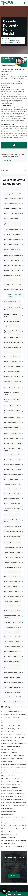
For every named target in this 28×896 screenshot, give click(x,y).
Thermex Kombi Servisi (8, 840)
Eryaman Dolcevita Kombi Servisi (13, 357)
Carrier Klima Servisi (19, 734)
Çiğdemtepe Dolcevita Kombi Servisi (12, 302)
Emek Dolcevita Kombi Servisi (12, 347)
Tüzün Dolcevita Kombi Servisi (12, 572)
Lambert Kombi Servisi (8, 826)
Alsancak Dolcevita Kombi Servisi (13, 208)
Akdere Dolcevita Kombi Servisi (12, 203)
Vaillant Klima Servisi (7, 781)
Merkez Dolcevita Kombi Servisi (13, 682)
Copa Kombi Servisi (7, 805)
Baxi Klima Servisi (6, 729)
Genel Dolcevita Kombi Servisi (12, 677)
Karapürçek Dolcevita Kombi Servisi (12, 428)
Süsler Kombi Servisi (7, 831)
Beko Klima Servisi (7, 731)
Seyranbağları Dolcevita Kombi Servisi (12, 520)
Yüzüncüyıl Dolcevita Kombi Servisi (14, 632)
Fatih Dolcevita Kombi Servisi (12, 376)
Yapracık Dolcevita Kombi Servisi (13, 601)
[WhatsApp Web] (4, 891)
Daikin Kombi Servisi (19, 805)
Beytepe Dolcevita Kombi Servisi (13, 265)
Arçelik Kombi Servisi (19, 793)
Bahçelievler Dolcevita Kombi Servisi (12, 250)
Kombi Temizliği (8, 71)
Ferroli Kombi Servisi (7, 820)
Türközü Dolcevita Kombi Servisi (13, 557)
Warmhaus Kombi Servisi (8, 846)
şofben (2, 711)
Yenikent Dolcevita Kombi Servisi (13, 622)
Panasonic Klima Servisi (8, 764)
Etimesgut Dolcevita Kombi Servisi (13, 366)
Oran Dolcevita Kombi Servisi (12, 484)
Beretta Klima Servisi (18, 731)
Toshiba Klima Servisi (7, 779)
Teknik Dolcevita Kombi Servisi (12, 687)
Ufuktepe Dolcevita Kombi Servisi (13, 577)
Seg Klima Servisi (18, 770)
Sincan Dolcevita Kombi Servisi (12, 526)
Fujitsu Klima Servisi (7, 749)
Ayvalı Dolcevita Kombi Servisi (12, 234)
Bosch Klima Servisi (7, 734)
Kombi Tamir (18, 69)
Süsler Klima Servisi (20, 773)
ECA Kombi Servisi (21, 817)
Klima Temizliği (6, 717)
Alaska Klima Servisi (7, 723)
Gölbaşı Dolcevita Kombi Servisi (13, 387)
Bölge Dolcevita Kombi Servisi (12, 672)
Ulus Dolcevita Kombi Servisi (12, 586)
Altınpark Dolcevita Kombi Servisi (13, 218)
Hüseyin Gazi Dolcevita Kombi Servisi (12, 411)
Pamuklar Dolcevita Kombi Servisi (13, 498)
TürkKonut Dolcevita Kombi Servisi (13, 567)
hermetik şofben (17, 711)
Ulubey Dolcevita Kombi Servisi (12, 581)
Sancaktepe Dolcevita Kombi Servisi (12, 509)
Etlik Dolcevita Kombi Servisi (12, 371)
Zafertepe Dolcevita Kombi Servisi (13, 637)
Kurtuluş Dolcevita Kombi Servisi (13, 464)
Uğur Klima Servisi (19, 779)
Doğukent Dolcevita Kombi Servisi (13, 326)
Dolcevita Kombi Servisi (8, 69)
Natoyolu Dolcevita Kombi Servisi (13, 479)
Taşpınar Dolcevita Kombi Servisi (13, 547)
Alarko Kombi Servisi (7, 793)
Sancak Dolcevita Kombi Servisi (13, 515)
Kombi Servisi (16, 784)
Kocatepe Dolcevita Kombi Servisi (13, 455)
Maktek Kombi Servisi (21, 826)
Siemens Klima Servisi (8, 773)
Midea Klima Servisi (17, 758)
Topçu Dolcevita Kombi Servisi (12, 552)
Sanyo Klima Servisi (7, 770)
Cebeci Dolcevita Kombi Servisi (12, 280)
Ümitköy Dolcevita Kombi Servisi (13, 596)
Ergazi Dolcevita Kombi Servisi (12, 352)
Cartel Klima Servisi (7, 737)
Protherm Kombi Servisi (8, 829)
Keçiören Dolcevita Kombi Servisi (13, 438)
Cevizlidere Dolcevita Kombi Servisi (14, 285)
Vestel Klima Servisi (20, 781)
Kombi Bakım (14, 787)
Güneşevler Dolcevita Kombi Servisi (12, 393)
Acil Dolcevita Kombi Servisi (12, 641)
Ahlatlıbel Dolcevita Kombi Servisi (13, 198)
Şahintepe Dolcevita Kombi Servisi (13, 543)
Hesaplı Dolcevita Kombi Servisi (13, 661)
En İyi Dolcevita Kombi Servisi (12, 697)
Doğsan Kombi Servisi (7, 814)
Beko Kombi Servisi (20, 799)
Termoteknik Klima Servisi (8, 776)
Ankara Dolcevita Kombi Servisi (11, 40)
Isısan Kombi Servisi (19, 820)
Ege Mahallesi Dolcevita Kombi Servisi (12, 331)
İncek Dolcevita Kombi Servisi (12, 417)
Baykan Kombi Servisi (20, 796)
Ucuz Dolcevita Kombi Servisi (12, 656)
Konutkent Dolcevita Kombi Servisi (13, 460)
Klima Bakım (22, 714)
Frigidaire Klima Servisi (20, 746)
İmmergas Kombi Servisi (8, 823)
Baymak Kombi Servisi (8, 799)
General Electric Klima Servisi (9, 752)
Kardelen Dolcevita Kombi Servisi (13, 433)
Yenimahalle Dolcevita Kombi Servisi (12, 616)
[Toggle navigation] (25, 3)
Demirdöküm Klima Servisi (9, 740)
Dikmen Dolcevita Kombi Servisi (13, 321)
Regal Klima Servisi (7, 767)
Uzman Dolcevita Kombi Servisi (12, 651)
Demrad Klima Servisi (7, 743)
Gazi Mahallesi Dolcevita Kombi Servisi (13, 382)
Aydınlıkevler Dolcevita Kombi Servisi (12, 224)
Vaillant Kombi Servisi (21, 840)
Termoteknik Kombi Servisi (9, 837)
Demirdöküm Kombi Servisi (9, 811)
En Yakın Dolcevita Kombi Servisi (13, 702)
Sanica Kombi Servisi (21, 829)
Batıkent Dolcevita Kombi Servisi (13, 260)
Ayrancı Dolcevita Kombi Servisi (13, 229)
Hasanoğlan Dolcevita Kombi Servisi (12, 400)
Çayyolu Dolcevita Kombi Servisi (15, 295)
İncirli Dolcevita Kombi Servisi (12, 422)
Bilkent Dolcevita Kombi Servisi (12, 270)
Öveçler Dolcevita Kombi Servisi (13, 494)
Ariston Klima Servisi (19, 726)
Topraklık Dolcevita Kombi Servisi (13, 562)
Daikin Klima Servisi (19, 737)
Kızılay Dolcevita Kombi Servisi (12, 443)
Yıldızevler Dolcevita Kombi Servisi (13, 627)
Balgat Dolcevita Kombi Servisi (12, 255)
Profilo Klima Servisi (21, 764)
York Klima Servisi (6, 784)
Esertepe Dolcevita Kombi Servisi (13, 361)
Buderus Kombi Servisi (20, 802)
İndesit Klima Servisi (19, 755)
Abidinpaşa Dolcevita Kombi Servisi (14, 194)
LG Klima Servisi (6, 758)
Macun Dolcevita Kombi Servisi (12, 469)
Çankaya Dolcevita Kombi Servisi (13, 289)
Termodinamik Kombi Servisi (9, 834)
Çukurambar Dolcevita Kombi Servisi (12, 308)
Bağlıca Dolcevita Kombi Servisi (13, 239)
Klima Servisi (5, 714)
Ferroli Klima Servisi (7, 746)
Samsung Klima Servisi (20, 767)
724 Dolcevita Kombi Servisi (12, 646)
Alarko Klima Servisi (19, 720)
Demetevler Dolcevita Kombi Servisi (12, 315)
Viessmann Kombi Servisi (8, 843)
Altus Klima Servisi (19, 723)
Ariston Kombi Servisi (7, 796)
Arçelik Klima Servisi (7, 726)
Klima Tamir (14, 714)
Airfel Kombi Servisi (17, 790)
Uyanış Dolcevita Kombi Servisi (12, 591)
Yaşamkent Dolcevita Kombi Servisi (14, 606)
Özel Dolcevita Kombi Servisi (12, 692)
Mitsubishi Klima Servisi (8, 761)
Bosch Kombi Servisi (7, 802)
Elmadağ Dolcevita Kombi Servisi (13, 337)
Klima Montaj (15, 717)
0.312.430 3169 (6, 38)
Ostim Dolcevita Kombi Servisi (12, 489)
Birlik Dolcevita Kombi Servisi (12, 275)
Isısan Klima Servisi (7, 755)
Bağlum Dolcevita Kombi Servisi (13, 244)
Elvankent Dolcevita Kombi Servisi (13, 342)
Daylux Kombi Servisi (7, 808)
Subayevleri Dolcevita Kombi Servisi (12, 537)
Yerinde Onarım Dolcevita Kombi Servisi (13, 667)
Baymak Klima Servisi (18, 729)
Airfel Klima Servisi (7, 720)
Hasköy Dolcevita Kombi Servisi (13, 406)
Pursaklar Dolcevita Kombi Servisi (13, 503)
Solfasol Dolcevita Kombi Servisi (13, 531)
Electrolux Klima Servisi (21, 743)
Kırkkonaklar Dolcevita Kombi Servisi (12, 449)
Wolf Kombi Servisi (21, 846)
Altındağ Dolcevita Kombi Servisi (13, 213)
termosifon (9, 711)
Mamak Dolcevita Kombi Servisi (13, 474)
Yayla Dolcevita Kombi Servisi (12, 611)
